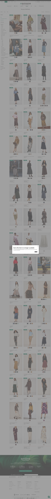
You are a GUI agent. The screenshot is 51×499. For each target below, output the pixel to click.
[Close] (37, 246)
